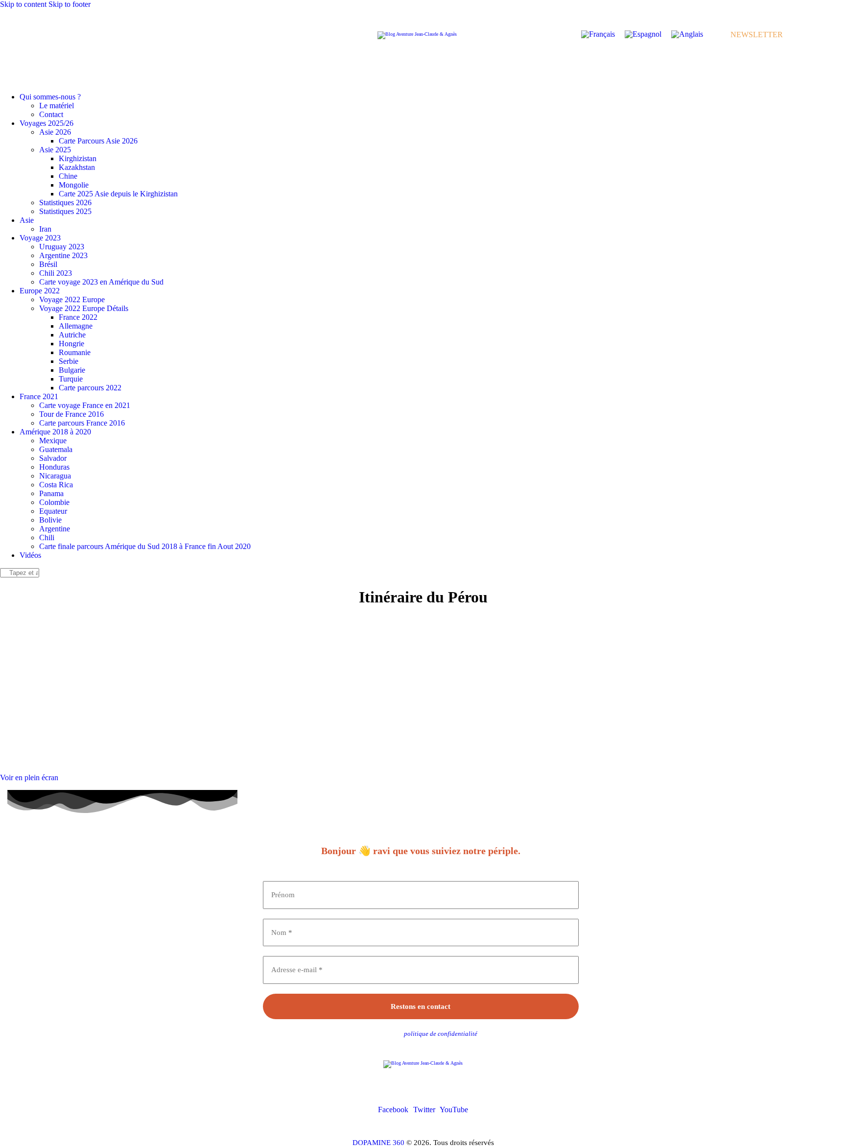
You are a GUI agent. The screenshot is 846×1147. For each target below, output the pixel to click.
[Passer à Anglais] (687, 34)
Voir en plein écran (29, 777)
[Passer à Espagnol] (643, 34)
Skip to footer (69, 4)
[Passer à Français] (598, 34)
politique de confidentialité (440, 1033)
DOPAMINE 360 (378, 1143)
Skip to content (23, 4)
